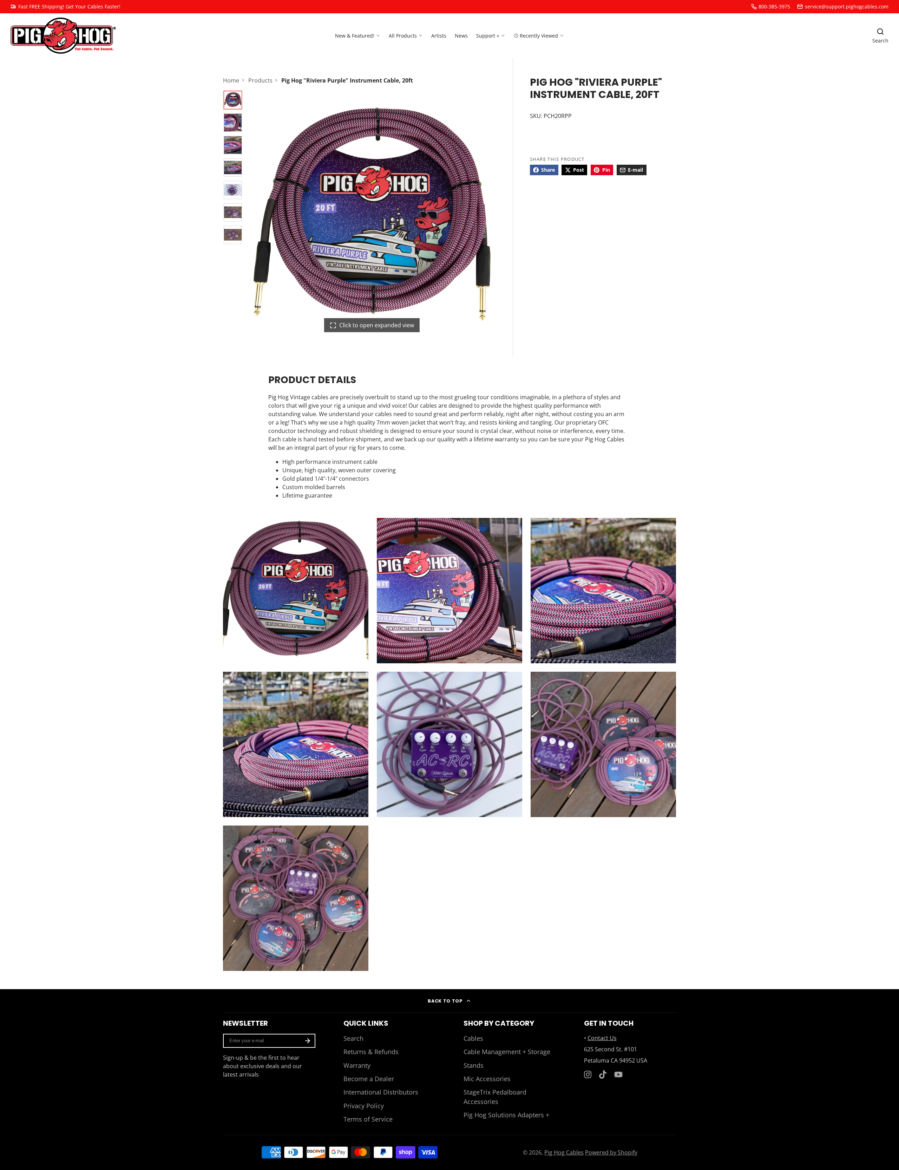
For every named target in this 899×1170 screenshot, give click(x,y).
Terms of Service (368, 1119)
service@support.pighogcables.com (846, 6)
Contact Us (602, 1038)
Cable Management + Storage (507, 1051)
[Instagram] (588, 1074)
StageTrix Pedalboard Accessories (495, 1096)
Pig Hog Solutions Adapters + (506, 1115)
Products (260, 80)
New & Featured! (354, 35)
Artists (438, 35)
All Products (403, 35)
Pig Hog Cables (564, 1152)
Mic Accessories (487, 1078)
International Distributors (380, 1092)
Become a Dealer (368, 1078)
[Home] (63, 35)
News (461, 35)
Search (353, 1038)
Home (231, 80)
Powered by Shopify (611, 1152)
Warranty (356, 1065)
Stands (474, 1065)
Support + (487, 35)
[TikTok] (603, 1074)
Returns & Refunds (371, 1051)
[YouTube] (618, 1074)
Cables (473, 1038)
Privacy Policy (363, 1106)
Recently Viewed (539, 35)
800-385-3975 (774, 6)
